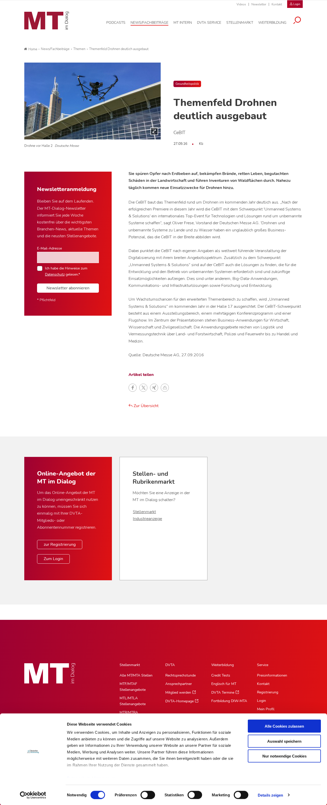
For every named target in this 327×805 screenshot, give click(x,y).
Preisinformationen (272, 675)
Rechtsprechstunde (180, 675)
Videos (241, 4)
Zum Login (53, 559)
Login (261, 700)
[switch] (143, 793)
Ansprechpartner (178, 683)
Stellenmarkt (144, 512)
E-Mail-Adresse (49, 248)
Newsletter (258, 4)
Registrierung (267, 692)
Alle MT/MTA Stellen (136, 675)
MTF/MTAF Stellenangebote (133, 686)
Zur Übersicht (146, 406)
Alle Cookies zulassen (284, 726)
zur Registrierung (60, 544)
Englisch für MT (223, 683)
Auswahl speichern (284, 741)
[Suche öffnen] (297, 21)
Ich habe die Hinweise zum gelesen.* (66, 271)
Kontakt (277, 4)
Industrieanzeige (147, 519)
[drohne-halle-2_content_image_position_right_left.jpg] (92, 101)
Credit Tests (220, 675)
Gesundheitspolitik (187, 84)
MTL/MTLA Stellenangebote (133, 701)
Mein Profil (265, 709)
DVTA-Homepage (179, 701)
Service (262, 664)
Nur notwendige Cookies (284, 756)
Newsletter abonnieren (67, 288)
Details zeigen (270, 795)
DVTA (170, 664)
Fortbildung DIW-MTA (229, 701)
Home (32, 49)
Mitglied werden (178, 692)
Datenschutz (55, 274)
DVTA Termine (222, 692)
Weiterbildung (222, 664)
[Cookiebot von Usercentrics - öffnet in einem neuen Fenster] (33, 795)
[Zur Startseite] (46, 21)
